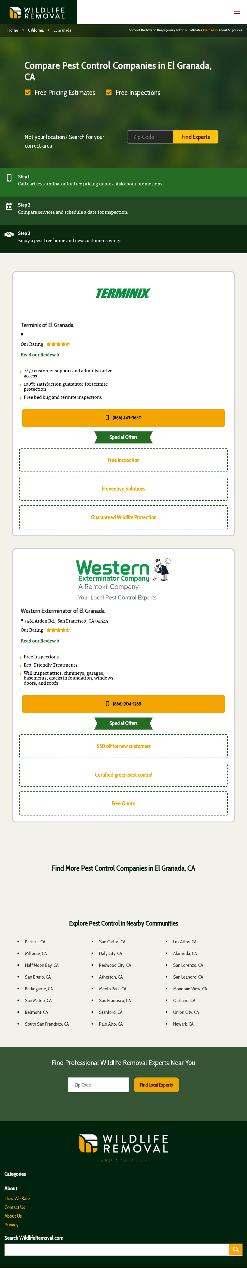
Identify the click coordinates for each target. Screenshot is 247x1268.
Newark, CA (183, 1024)
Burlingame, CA (39, 989)
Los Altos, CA (185, 942)
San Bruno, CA (38, 977)
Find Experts (196, 136)
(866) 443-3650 (127, 418)
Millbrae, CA (36, 953)
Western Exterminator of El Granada (63, 610)
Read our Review (38, 355)
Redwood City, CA (115, 965)
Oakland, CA (184, 1000)
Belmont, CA (36, 1012)
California (36, 30)
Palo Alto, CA (111, 1024)
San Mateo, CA (38, 1000)
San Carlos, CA (112, 942)
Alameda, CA (185, 953)
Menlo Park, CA (113, 989)
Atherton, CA (111, 977)
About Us (13, 1216)
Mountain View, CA (190, 989)
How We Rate (17, 1198)
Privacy (12, 1224)
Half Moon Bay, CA (42, 965)
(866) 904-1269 (126, 704)
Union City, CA (186, 1012)
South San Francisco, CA (47, 1024)
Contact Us (15, 1207)
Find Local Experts (156, 1085)
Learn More (210, 30)
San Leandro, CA (188, 977)
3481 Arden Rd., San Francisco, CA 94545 (65, 621)
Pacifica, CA (35, 942)
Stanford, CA (111, 1012)
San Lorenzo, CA (188, 965)
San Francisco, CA (115, 1000)
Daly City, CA (110, 953)
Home (13, 30)
